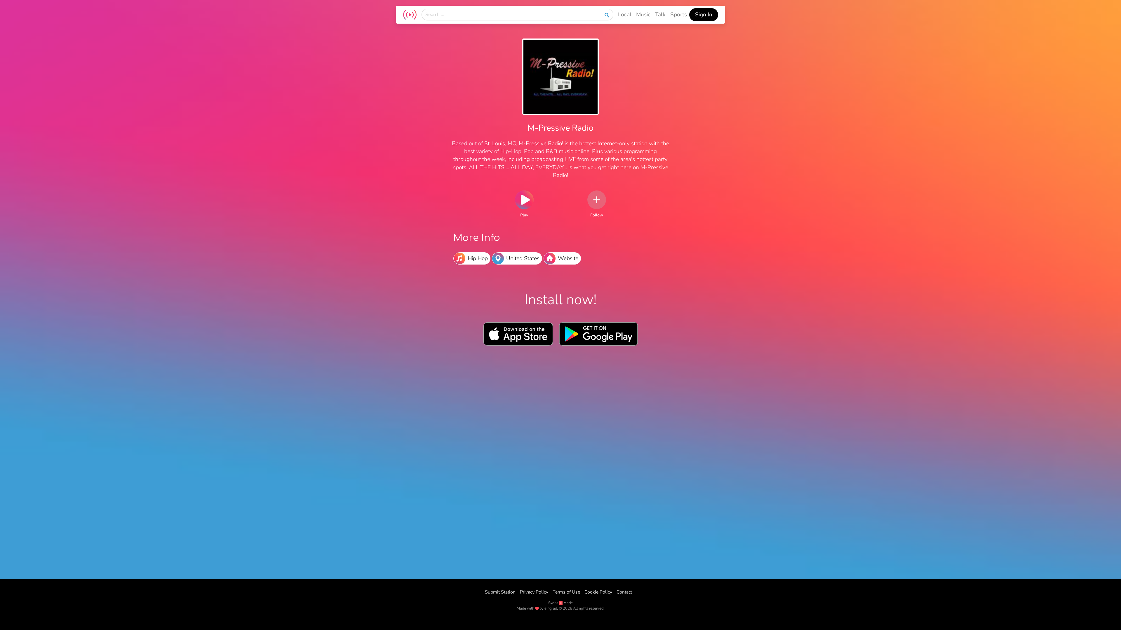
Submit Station (500, 592)
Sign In (703, 14)
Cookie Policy (598, 592)
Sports (678, 14)
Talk (660, 14)
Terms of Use (566, 592)
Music (643, 14)
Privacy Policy (534, 592)
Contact (624, 592)
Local (624, 14)
